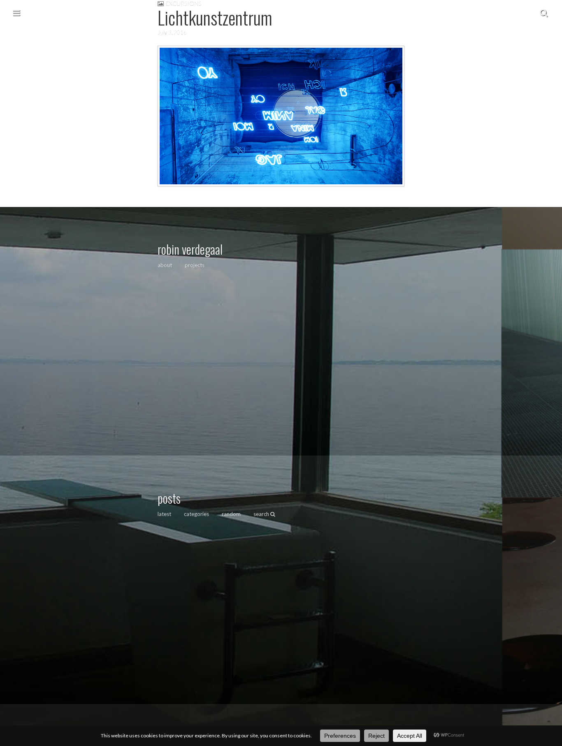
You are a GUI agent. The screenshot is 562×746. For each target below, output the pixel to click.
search (261, 514)
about (165, 265)
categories (196, 514)
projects (194, 265)
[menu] (16, 12)
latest (164, 514)
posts (169, 498)
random (231, 514)
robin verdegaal (190, 249)
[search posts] (544, 12)
